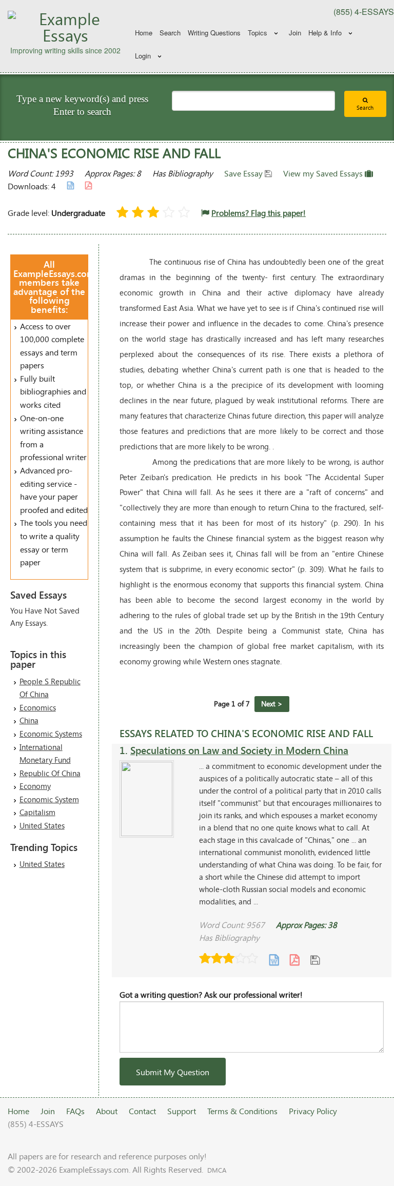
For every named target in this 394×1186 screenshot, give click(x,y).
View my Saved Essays (324, 173)
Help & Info (325, 32)
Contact (142, 1110)
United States (42, 825)
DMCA (216, 1170)
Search (170, 32)
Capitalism (37, 812)
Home (143, 32)
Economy (35, 786)
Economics (37, 707)
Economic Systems (50, 733)
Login (143, 56)
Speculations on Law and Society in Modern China (239, 750)
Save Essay (244, 173)
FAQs (75, 1110)
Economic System (49, 799)
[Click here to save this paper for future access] (315, 959)
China (28, 720)
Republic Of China (50, 773)
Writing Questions (214, 32)
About (106, 1110)
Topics (257, 32)
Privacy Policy (313, 1110)
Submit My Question (172, 1071)
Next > (272, 703)
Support (181, 1110)
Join (295, 32)
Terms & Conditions (242, 1110)
